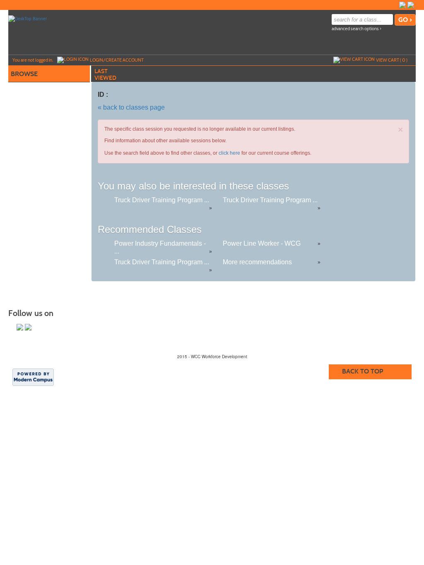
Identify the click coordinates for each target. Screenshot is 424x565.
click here (229, 153)
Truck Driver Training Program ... (161, 199)
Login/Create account (117, 60)
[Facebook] (402, 5)
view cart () (391, 60)
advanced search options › (356, 28)
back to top (362, 371)
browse (24, 74)
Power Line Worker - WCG (262, 243)
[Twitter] (410, 5)
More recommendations (257, 262)
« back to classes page (131, 107)
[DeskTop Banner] (27, 18)
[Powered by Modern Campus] (33, 377)
